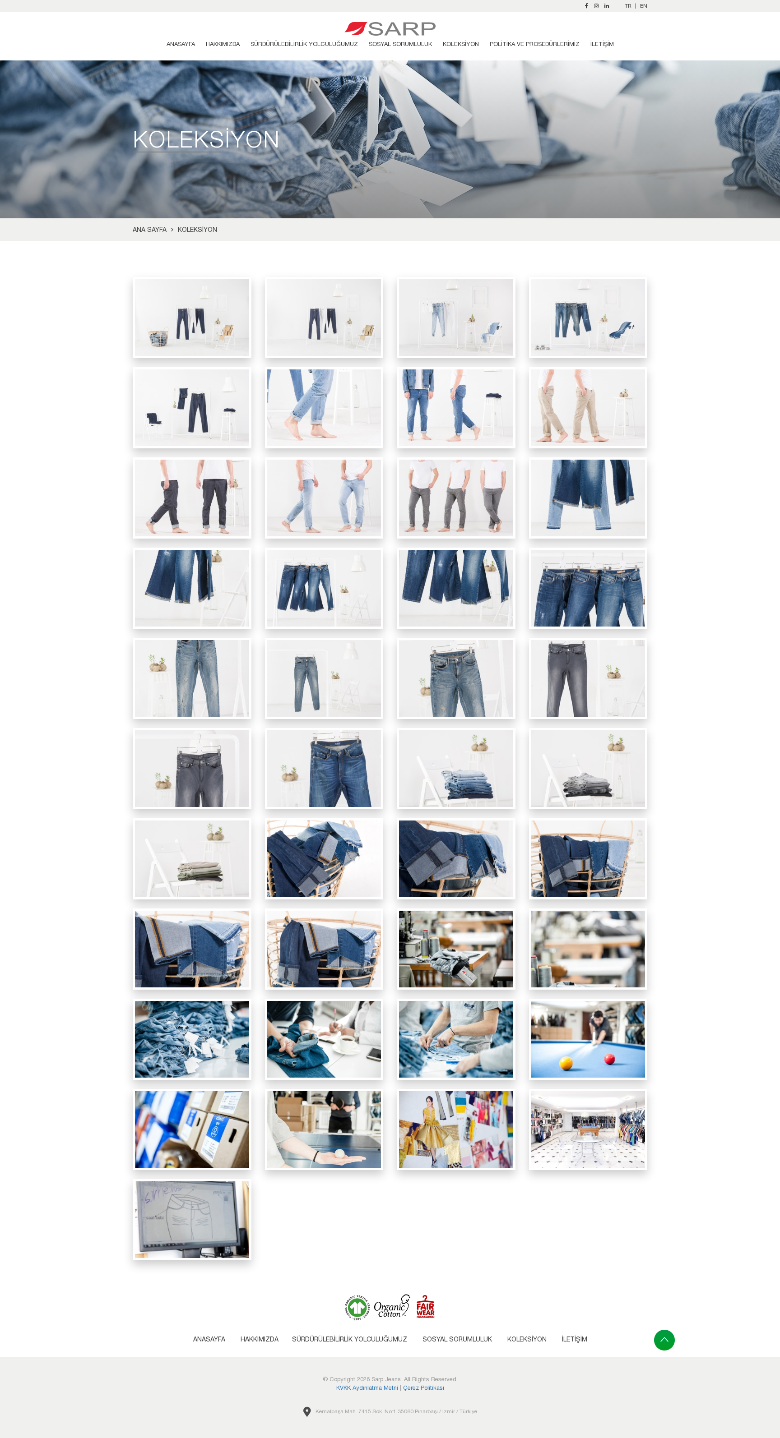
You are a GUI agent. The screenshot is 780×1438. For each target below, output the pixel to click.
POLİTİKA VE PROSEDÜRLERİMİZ (535, 44)
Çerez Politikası (423, 1387)
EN (643, 6)
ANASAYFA (181, 44)
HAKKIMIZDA (223, 44)
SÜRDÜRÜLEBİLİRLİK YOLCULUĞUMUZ (304, 44)
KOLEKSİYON (461, 44)
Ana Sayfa (150, 229)
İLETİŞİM (602, 44)
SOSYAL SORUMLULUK (400, 44)
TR (628, 6)
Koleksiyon (197, 229)
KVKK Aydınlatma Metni (367, 1387)
